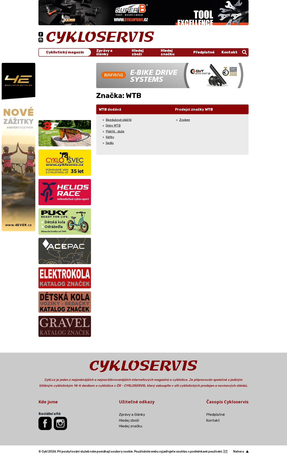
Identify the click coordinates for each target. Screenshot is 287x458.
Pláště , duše (115, 131)
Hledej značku (167, 52)
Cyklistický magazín (65, 52)
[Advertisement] (64, 89)
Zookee (184, 120)
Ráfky (110, 137)
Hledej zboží (138, 52)
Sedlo (110, 143)
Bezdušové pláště (119, 120)
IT (226, 451)
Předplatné (204, 52)
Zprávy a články (104, 52)
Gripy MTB (113, 125)
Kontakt (229, 52)
